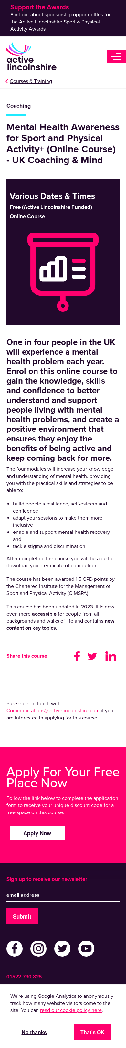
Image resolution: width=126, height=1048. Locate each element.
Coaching (18, 105)
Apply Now (37, 833)
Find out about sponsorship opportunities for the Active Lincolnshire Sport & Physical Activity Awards (60, 22)
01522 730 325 (24, 976)
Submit (22, 916)
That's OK (92, 1032)
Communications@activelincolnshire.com (53, 711)
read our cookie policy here (71, 1010)
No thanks (34, 1032)
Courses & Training (31, 81)
